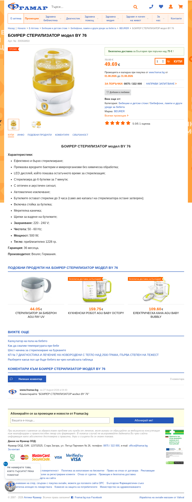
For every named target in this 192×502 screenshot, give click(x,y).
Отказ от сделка (87, 474)
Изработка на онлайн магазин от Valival (162, 497)
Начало (22, 28)
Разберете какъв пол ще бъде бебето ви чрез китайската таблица (50, 359)
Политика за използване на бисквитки (82, 470)
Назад (11, 28)
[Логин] (170, 7)
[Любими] (161, 7)
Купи (11, 135)
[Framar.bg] (28, 7)
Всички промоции (115, 115)
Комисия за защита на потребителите (76, 487)
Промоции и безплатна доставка (117, 474)
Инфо (20, 135)
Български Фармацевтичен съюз (125, 483)
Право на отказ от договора (122, 470)
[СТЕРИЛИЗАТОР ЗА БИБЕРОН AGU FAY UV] (36, 289)
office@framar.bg (138, 445)
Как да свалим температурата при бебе (33, 345)
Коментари (62, 135)
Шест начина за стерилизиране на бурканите (37, 350)
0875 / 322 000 (111, 445)
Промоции (32, 18)
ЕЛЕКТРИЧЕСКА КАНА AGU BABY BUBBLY (156, 314)
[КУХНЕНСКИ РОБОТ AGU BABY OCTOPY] (96, 289)
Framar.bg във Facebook (88, 497)
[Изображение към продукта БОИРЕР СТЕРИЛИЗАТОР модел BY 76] (53, 115)
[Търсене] (135, 7)
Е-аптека (15, 18)
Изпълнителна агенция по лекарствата (30, 487)
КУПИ (178, 61)
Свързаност (80, 135)
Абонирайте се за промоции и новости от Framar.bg (49, 413)
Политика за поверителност (43, 470)
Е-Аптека (34, 28)
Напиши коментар (30, 378)
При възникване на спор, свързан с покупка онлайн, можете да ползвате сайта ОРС (56, 483)
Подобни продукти (40, 135)
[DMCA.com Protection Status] (174, 464)
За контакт (14, 449)
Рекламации (147, 470)
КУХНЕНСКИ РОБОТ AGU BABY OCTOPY (96, 313)
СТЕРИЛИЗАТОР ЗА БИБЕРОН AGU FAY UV (36, 314)
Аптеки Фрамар (32, 497)
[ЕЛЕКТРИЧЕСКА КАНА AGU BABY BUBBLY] (156, 289)
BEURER (124, 28)
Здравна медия (110, 18)
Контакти (176, 18)
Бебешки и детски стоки (54, 28)
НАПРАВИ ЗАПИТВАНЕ (160, 83)
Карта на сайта (47, 478)
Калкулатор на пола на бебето (27, 341)
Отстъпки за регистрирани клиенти (55, 474)
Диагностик (73, 18)
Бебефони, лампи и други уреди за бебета (93, 28)
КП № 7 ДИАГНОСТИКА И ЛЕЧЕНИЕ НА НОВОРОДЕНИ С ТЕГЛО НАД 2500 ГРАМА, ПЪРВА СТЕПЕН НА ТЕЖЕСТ (83, 354)
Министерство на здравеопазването (120, 487)
